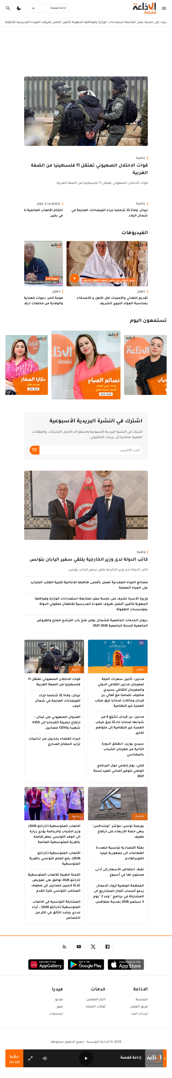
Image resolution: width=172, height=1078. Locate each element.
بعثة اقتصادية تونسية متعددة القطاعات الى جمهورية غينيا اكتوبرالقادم (120, 853)
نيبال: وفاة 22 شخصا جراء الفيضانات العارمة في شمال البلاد (109, 213)
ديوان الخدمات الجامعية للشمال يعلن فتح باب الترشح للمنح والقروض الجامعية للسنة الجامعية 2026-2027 (92, 623)
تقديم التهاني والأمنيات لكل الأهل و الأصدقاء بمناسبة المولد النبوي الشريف (112, 301)
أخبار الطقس (95, 1000)
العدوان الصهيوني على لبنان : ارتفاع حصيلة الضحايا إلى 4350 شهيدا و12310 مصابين (56, 723)
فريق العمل (139, 1007)
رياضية (76, 816)
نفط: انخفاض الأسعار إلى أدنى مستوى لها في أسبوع (119, 872)
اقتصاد (139, 816)
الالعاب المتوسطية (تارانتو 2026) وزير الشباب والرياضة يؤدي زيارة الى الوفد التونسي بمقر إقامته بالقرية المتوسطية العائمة (54, 834)
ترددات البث (139, 1014)
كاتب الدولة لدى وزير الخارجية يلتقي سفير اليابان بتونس (89, 560)
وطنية (141, 552)
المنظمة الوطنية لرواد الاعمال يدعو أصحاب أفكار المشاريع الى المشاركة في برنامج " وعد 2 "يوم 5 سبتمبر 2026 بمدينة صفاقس (118, 894)
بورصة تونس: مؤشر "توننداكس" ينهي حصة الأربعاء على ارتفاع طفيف (118, 832)
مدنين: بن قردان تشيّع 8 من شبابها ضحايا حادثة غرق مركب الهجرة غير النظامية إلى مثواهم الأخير (119, 725)
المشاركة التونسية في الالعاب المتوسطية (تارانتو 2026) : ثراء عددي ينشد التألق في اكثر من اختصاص (56, 910)
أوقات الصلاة (95, 1007)
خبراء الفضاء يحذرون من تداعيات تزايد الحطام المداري (54, 741)
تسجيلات (56, 1014)
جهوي (141, 292)
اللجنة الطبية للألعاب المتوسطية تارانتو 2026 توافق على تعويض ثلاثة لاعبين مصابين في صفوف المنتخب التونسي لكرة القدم (54, 883)
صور (60, 1007)
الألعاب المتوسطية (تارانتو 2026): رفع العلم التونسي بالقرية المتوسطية (54, 859)
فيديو (59, 1000)
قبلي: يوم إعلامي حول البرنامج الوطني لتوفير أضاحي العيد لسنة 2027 (118, 771)
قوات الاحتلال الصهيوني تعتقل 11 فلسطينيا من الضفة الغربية (89, 170)
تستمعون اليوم (148, 321)
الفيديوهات (134, 233)
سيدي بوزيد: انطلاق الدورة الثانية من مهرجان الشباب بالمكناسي (123, 749)
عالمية (141, 158)
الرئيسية (142, 1000)
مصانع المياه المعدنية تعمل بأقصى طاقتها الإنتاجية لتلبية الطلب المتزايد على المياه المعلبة (89, 585)
